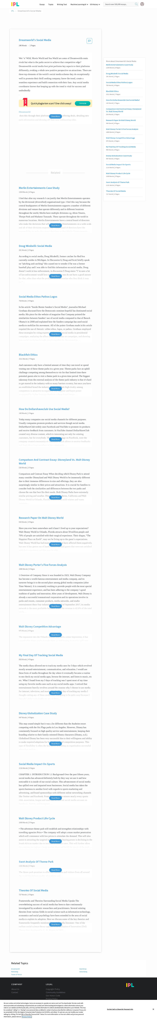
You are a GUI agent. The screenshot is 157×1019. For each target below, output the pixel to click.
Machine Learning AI (78, 4)
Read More (55, 225)
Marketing (14, 972)
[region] (78, 1009)
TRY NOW (82, 103)
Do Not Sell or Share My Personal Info (120, 1009)
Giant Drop (83, 969)
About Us (15, 989)
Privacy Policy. (27, 1017)
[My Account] (143, 4)
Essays (42, 4)
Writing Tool (62, 4)
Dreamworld (15, 969)
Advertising (83, 972)
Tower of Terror (16, 974)
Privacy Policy (51, 999)
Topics (50, 4)
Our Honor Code (53, 995)
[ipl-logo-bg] (16, 3)
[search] (136, 4)
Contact (14, 992)
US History (94, 4)
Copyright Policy (53, 989)
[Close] (153, 1009)
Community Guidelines (55, 992)
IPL (12, 11)
